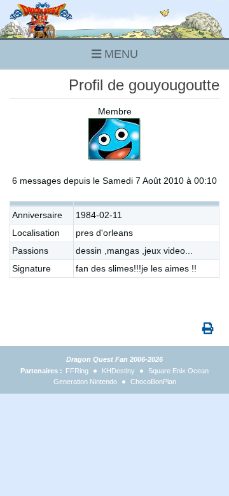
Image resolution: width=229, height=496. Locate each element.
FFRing (77, 371)
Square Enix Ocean (178, 371)
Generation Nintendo (85, 381)
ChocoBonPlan (153, 381)
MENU (119, 54)
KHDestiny (118, 371)
